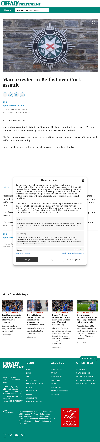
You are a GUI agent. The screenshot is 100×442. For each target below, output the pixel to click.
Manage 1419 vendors (23, 253)
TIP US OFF (55, 394)
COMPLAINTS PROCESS (59, 391)
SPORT (28, 376)
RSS (5, 102)
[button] (83, 180)
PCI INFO (54, 384)
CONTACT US (56, 387)
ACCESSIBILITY (56, 380)
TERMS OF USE (56, 369)
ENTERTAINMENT (32, 380)
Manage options (73, 259)
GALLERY (29, 387)
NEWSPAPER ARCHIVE (34, 402)
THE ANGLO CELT (82, 369)
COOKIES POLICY (57, 376)
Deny (51, 259)
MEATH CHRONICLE (83, 373)
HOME (28, 369)
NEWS (28, 373)
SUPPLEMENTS (31, 398)
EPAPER (29, 394)
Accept (27, 259)
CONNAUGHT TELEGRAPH (85, 384)
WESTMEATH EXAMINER (84, 376)
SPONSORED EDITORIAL (35, 384)
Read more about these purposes (73, 253)
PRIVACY (54, 373)
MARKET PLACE (31, 391)
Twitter (6, 187)
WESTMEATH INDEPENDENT (86, 380)
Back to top (87, 358)
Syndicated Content (13, 105)
